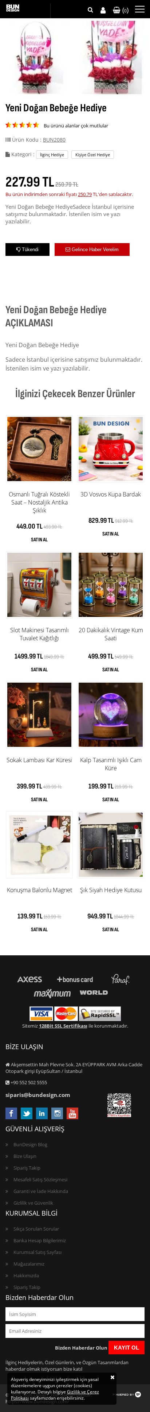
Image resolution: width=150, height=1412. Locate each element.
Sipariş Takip (26, 1167)
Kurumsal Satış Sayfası (37, 1252)
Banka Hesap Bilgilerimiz (39, 1240)
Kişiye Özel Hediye (92, 154)
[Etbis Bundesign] (119, 1115)
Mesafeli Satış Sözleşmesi (40, 1179)
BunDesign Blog (30, 1144)
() (125, 9)
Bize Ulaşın (24, 1156)
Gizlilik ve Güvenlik (33, 1203)
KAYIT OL (126, 1347)
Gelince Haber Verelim (94, 249)
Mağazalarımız (28, 1264)
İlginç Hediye (52, 154)
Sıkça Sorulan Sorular (36, 1228)
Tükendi (29, 249)
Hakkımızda (26, 1275)
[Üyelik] (103, 10)
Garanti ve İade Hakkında (40, 1191)
